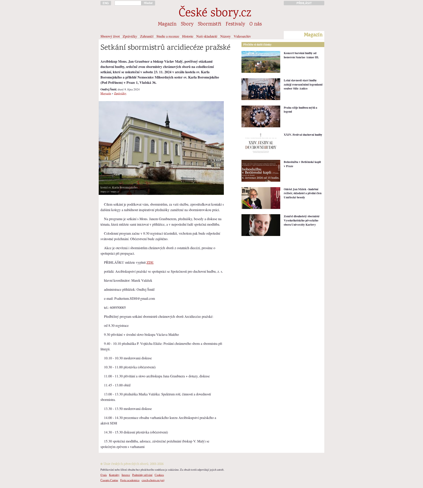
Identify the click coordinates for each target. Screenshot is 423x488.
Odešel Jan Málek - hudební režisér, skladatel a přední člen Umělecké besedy (302, 193)
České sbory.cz (215, 13)
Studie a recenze (167, 36)
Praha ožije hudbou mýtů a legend (300, 109)
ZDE (150, 262)
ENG (106, 3)
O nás (255, 24)
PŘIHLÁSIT (304, 3)
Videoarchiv (242, 36)
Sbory (187, 24)
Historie (187, 36)
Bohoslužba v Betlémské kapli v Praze (302, 164)
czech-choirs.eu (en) (153, 480)
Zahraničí (146, 36)
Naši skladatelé (206, 36)
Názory (225, 36)
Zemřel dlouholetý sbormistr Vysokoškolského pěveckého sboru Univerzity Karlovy (302, 220)
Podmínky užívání (142, 475)
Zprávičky (130, 36)
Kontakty (114, 475)
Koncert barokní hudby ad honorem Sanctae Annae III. (301, 55)
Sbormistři (209, 24)
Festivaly (235, 24)
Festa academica (129, 480)
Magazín (167, 24)
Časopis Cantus (109, 480)
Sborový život (110, 36)
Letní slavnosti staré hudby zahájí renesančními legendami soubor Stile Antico (303, 84)
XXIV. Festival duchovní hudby (303, 134)
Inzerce (126, 475)
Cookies (159, 475)
